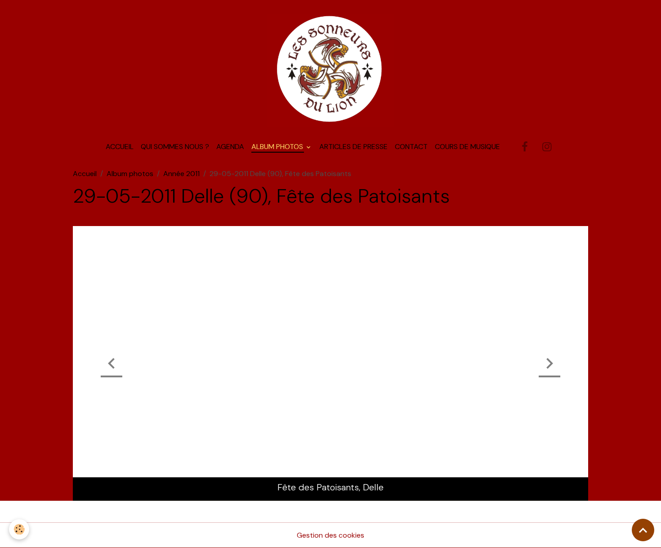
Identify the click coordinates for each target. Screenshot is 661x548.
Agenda (230, 146)
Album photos (278, 146)
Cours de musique (467, 146)
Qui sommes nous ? (175, 146)
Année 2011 (181, 173)
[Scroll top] (643, 530)
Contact (411, 146)
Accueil (120, 146)
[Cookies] (19, 529)
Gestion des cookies (330, 535)
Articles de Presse (353, 146)
